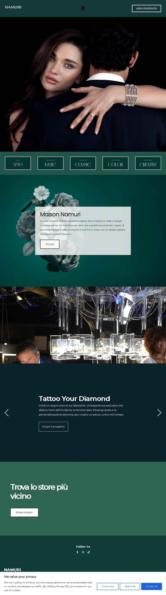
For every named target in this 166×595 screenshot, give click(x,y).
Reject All (129, 586)
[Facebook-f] (77, 552)
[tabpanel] (83, 412)
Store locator (24, 512)
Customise (108, 586)
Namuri (12, 570)
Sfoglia (49, 244)
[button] (83, 8)
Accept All (151, 586)
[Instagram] (83, 552)
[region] (83, 583)
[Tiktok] (88, 552)
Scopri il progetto (53, 426)
